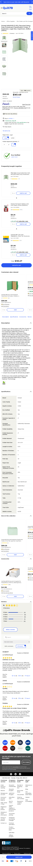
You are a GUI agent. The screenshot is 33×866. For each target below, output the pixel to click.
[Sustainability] (4, 383)
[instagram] (11, 774)
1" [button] (4, 144)
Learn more (14, 157)
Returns (3, 790)
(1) (24, 619)
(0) (25, 614)
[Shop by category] (2, 8)
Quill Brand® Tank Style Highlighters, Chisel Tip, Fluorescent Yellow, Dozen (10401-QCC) (20, 235)
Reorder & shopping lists (20, 786)
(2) (25, 612)
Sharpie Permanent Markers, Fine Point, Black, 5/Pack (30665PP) (20, 204)
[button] (32, 2)
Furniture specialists (11, 823)
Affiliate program (11, 836)
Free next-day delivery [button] (8, 592)
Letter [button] (12, 138)
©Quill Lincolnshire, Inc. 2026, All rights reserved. (12, 848)
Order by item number (20, 798)
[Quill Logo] (8, 8)
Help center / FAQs (4, 803)
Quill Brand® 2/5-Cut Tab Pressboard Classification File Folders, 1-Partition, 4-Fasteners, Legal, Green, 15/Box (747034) (10, 295)
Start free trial (26, 104)
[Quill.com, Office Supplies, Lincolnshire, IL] (6, 843)
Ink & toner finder (20, 791)
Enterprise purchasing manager (12, 819)
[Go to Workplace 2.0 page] (28, 749)
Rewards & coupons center (20, 803)
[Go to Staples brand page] (5, 749)
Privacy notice (17, 853)
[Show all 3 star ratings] (15, 616)
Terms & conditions (6, 853)
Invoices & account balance (3, 799)
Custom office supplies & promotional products (12, 808)
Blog (26, 789)
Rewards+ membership (12, 785)
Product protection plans (12, 828)
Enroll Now (16, 97)
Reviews (30, 316)
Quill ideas (11, 832)
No (21, 675)
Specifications (14, 316)
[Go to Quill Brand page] (5, 743)
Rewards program (11, 789)
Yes (14, 675)
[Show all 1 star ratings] (15, 621)
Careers (27, 797)
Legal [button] (5, 138)
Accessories (22, 316)
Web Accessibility (28, 800)
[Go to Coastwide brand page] (12, 743)
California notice (27, 853)
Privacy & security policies (3, 819)
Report (28, 675)
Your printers (20, 794)
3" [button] (13, 144)
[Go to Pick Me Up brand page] (20, 743)
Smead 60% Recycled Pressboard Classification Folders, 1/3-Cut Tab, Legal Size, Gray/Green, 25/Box (12, 540)
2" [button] (8, 144)
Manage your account (4, 794)
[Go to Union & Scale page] (20, 749)
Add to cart (18, 857)
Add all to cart (16, 265)
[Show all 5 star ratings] (15, 612)
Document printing (12, 814)
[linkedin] (15, 774)
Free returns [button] (8, 126)
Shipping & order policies (3, 808)
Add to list (7, 130)
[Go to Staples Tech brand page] (12, 749)
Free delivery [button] (6, 306)
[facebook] (20, 774)
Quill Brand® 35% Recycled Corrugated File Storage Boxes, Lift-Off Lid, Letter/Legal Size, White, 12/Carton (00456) (11, 582)
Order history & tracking (3, 786)
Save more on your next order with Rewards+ (16, 2)
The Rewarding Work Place (28, 793)
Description (5, 316)
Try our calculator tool (20, 107)
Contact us (3, 823)
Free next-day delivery (11, 113)
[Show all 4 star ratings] (15, 614)
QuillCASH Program (11, 794)
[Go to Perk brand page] (28, 743)
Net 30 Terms (11, 802)
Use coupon (26, 762)
